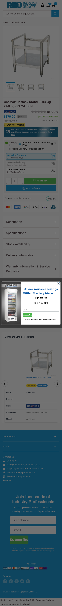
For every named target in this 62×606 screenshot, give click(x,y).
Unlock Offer (27, 315)
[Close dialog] (58, 283)
